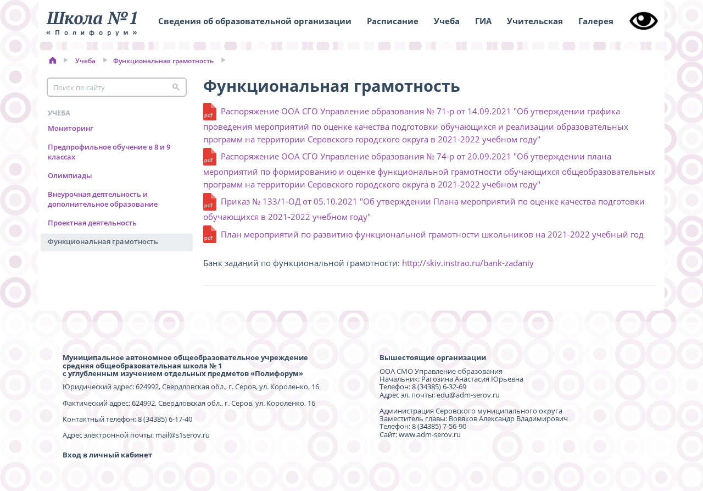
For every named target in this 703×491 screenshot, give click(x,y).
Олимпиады (70, 175)
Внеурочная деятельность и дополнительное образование (103, 198)
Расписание (393, 20)
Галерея (595, 20)
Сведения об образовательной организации (255, 20)
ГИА (483, 20)
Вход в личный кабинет (107, 455)
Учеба (447, 20)
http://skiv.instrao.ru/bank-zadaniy (468, 262)
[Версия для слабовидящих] (644, 21)
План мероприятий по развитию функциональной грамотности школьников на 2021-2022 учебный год (432, 234)
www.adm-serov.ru (430, 434)
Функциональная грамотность (163, 60)
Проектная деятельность (92, 223)
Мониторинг (70, 128)
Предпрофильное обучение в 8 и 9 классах (109, 151)
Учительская (535, 20)
